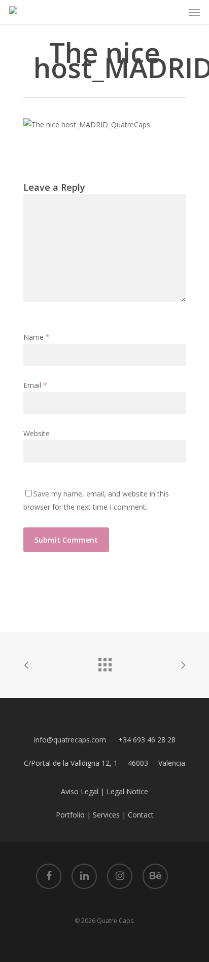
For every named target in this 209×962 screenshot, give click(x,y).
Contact (141, 815)
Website (36, 433)
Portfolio (70, 815)
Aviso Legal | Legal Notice (104, 791)
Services (106, 815)
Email (35, 385)
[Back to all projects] (104, 662)
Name (36, 337)
